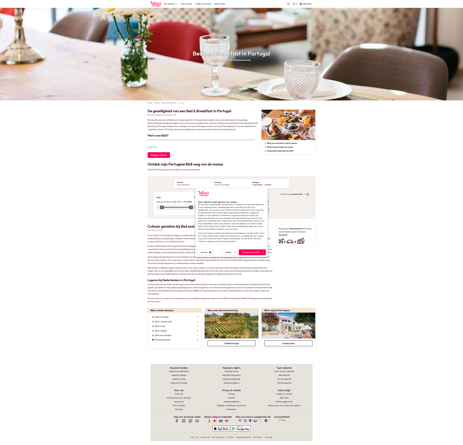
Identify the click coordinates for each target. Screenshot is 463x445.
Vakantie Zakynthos (231, 375)
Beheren (204, 252)
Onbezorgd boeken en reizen (280, 147)
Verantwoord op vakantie (179, 398)
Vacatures (179, 401)
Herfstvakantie (284, 383)
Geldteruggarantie (284, 401)
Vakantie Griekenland (179, 371)
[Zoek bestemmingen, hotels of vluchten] (288, 3)
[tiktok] (190, 422)
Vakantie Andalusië (231, 379)
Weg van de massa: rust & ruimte (282, 143)
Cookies (231, 398)
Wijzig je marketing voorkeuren (231, 405)
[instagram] (184, 422)
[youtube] (197, 422)
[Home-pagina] (155, 4)
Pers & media (179, 405)
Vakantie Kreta (231, 371)
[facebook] (177, 422)
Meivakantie (284, 375)
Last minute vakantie (284, 371)
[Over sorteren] (308, 194)
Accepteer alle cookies (251, 252)
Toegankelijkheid (231, 401)
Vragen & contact (284, 394)
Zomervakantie (284, 379)
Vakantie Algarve (231, 383)
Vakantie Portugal (178, 383)
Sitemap (179, 409)
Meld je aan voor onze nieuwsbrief (284, 405)
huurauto (283, 235)
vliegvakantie (295, 229)
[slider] (162, 207)
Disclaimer (231, 409)
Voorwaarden (218, 437)
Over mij (179, 394)
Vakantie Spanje (178, 375)
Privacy (231, 394)
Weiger (228, 252)
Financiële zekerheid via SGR (280, 151)
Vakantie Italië (178, 379)
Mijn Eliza (284, 398)
